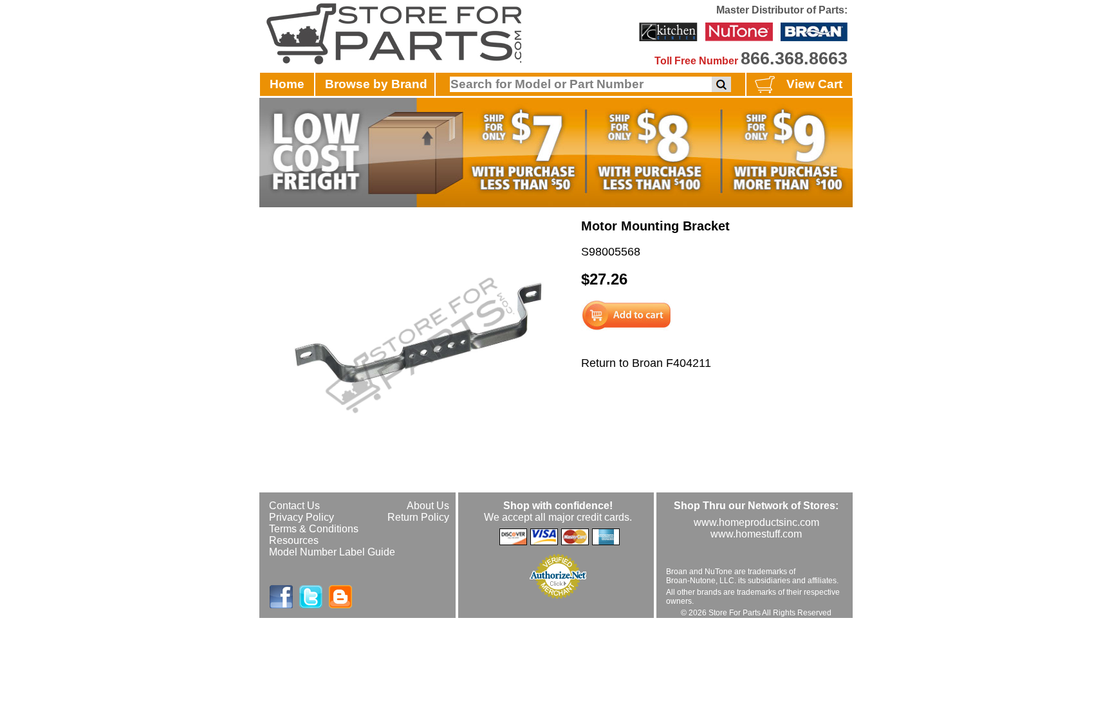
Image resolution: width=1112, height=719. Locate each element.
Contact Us (294, 505)
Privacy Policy (301, 517)
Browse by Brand (376, 84)
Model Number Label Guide (332, 551)
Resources (294, 540)
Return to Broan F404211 (646, 363)
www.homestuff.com (756, 533)
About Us (428, 505)
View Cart (814, 84)
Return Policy (418, 517)
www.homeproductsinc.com (756, 522)
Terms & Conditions (313, 528)
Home (287, 84)
